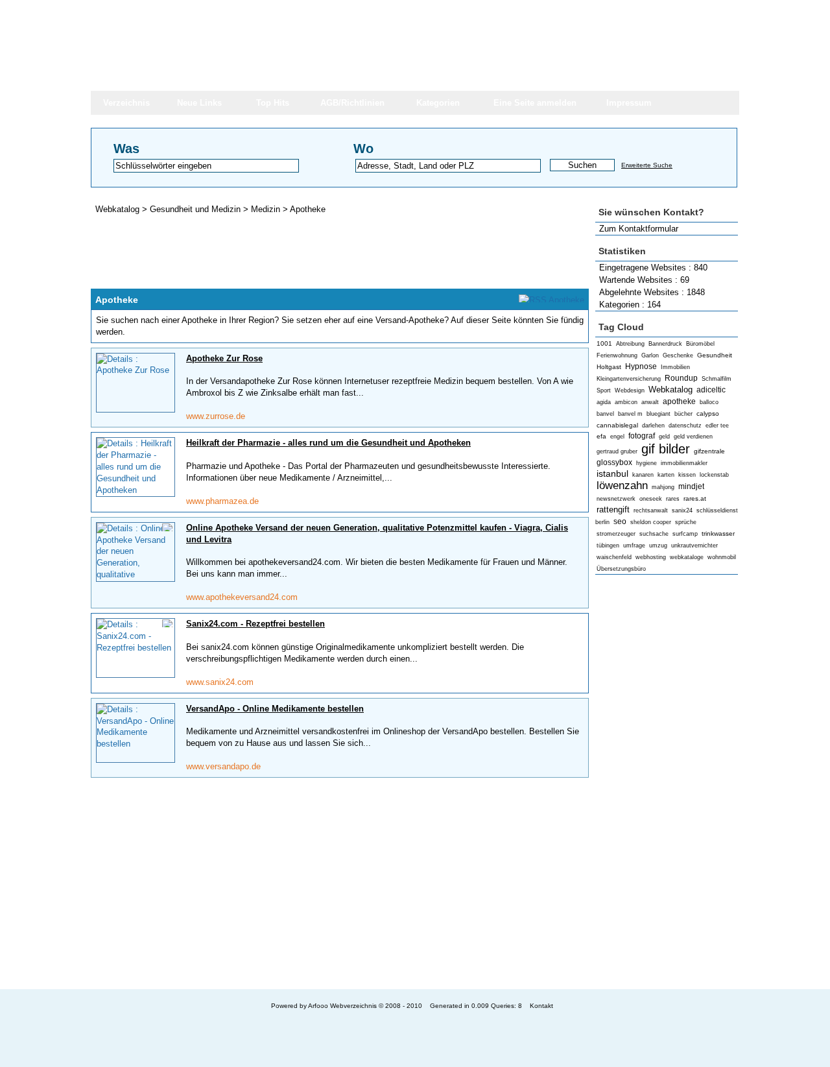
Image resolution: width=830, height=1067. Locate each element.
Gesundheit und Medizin (196, 209)
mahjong (663, 487)
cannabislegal (617, 425)
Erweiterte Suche (646, 165)
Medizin (267, 209)
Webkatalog (670, 389)
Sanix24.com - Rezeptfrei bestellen (255, 624)
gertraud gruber (617, 451)
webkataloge (687, 557)
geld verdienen (693, 436)
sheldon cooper (650, 522)
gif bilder (665, 448)
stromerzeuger (616, 534)
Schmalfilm (716, 379)
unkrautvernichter (694, 545)
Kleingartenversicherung (629, 379)
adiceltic (711, 390)
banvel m (630, 414)
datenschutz (685, 425)
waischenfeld (614, 557)
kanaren (643, 475)
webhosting (650, 557)
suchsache (654, 534)
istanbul (612, 473)
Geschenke (678, 355)
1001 (604, 343)
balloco (709, 402)
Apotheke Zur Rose (224, 358)
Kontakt (541, 1005)
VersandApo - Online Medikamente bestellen (275, 708)
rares (673, 499)
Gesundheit (714, 355)
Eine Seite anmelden (534, 103)
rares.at (694, 498)
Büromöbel (700, 344)
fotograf (641, 436)
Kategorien (438, 103)
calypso (707, 413)
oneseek (650, 499)
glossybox (614, 462)
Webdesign (630, 390)
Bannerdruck (665, 344)
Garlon (650, 355)
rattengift (613, 509)
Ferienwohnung (617, 355)
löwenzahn (622, 485)
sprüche (685, 522)
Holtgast (609, 366)
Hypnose (641, 366)
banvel (605, 414)
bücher (683, 414)
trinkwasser (718, 533)
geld (664, 436)
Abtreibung (630, 344)
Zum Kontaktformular (638, 229)
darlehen (653, 425)
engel (617, 436)
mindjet (691, 486)
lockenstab (714, 475)
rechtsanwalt (651, 510)
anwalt (650, 402)
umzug (658, 545)
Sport (604, 390)
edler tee (717, 425)
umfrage (634, 545)
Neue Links (199, 103)
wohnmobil (721, 557)
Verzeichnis (126, 103)
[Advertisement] (666, 782)
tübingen (608, 545)
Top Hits (272, 103)
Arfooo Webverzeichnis (342, 1005)
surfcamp (685, 534)
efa (601, 436)
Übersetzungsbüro (621, 569)
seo (619, 521)
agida (604, 402)
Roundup (681, 378)
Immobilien (675, 367)
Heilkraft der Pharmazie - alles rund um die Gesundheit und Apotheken (328, 443)
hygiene (646, 463)
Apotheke (308, 209)
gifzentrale (709, 451)
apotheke (679, 401)
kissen (687, 475)
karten (666, 475)
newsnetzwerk (616, 499)
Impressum (629, 103)
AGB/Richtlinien (352, 103)
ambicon (626, 402)
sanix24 (682, 510)
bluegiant (658, 414)
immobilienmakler (684, 463)
